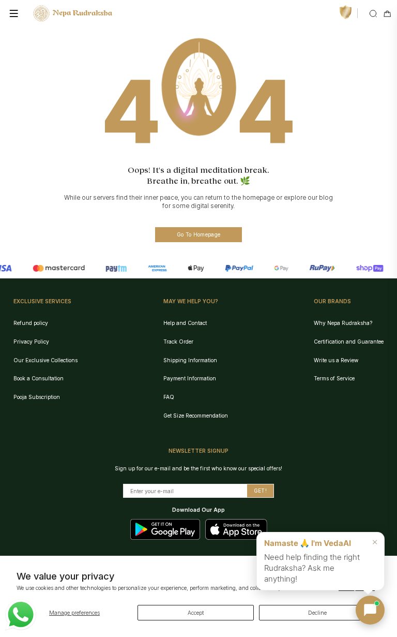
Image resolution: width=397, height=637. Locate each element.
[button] (370, 610)
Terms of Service (334, 378)
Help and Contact (185, 323)
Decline (317, 613)
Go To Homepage (198, 234)
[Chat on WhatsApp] (20, 614)
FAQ (168, 397)
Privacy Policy (31, 341)
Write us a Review (336, 360)
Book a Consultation (38, 378)
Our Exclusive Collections (45, 360)
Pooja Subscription (36, 397)
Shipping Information (190, 360)
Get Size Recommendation (195, 415)
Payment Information (189, 378)
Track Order (178, 341)
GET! (260, 490)
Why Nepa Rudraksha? (343, 323)
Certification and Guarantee (349, 341)
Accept (196, 613)
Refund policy (30, 323)
